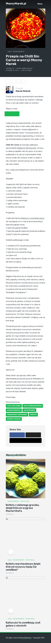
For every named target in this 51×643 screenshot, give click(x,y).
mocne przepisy (14, 410)
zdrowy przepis (14, 419)
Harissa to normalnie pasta (33, 218)
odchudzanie (29, 410)
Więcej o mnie (11, 108)
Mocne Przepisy (18, 51)
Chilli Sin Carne (14, 406)
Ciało (10, 51)
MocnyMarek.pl (16, 3)
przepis (33, 414)
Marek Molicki (27, 68)
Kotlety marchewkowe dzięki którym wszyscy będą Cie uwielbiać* (23, 566)
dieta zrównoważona (33, 406)
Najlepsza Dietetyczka (26, 148)
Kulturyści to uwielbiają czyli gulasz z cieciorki (23, 624)
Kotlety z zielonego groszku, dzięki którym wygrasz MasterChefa (22, 507)
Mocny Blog (24, 501)
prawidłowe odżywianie (17, 414)
